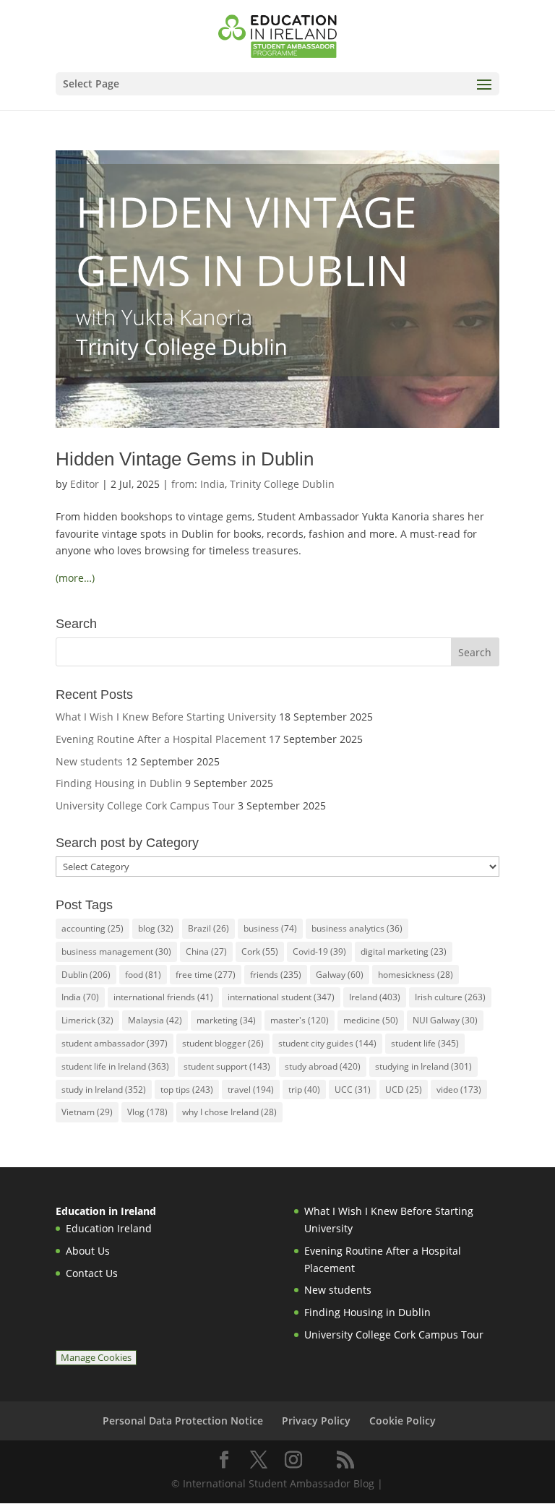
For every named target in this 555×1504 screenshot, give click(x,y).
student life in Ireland (115, 1066)
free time (206, 974)
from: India (198, 484)
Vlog (147, 1112)
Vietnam (87, 1112)
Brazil (208, 928)
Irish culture (450, 997)
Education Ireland (109, 1228)
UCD (403, 1089)
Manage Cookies (96, 1358)
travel (251, 1089)
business (270, 928)
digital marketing (404, 951)
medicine (370, 1020)
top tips (186, 1089)
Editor (84, 484)
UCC (353, 1089)
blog (155, 928)
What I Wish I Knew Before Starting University (166, 716)
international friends (163, 997)
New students (89, 761)
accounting (92, 928)
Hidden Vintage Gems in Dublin (185, 459)
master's (299, 1020)
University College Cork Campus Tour (145, 805)
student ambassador (114, 1043)
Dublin (86, 974)
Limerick (87, 1020)
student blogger (223, 1043)
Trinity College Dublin (282, 484)
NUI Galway (445, 1020)
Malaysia (155, 1020)
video (458, 1089)
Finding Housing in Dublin (119, 783)
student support (227, 1066)
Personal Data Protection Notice (183, 1420)
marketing (226, 1020)
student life (425, 1043)
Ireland (374, 997)
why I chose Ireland (229, 1112)
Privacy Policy (316, 1420)
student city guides (327, 1043)
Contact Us (92, 1273)
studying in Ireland (423, 1066)
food (143, 974)
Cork (259, 951)
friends (275, 974)
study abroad (323, 1066)
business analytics (357, 928)
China (206, 951)
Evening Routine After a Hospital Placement (161, 739)
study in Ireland (103, 1089)
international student (281, 997)
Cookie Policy (402, 1420)
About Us (88, 1251)
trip (304, 1089)
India (80, 997)
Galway (339, 974)
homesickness (415, 974)
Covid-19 (319, 951)
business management (116, 951)
